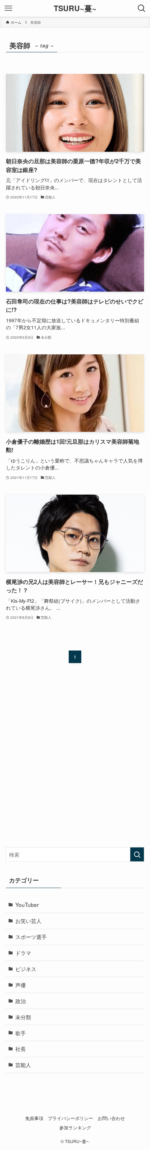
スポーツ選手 (31, 936)
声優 (20, 985)
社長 (20, 1048)
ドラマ (23, 952)
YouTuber (27, 904)
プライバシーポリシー (70, 1118)
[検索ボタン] (141, 8)
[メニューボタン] (8, 8)
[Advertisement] (75, 761)
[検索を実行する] (137, 854)
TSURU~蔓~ (75, 8)
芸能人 (23, 1064)
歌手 (20, 1033)
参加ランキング (75, 1127)
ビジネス (25, 968)
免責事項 (34, 1118)
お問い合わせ (111, 1118)
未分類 (23, 1017)
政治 (20, 1001)
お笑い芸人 (28, 920)
